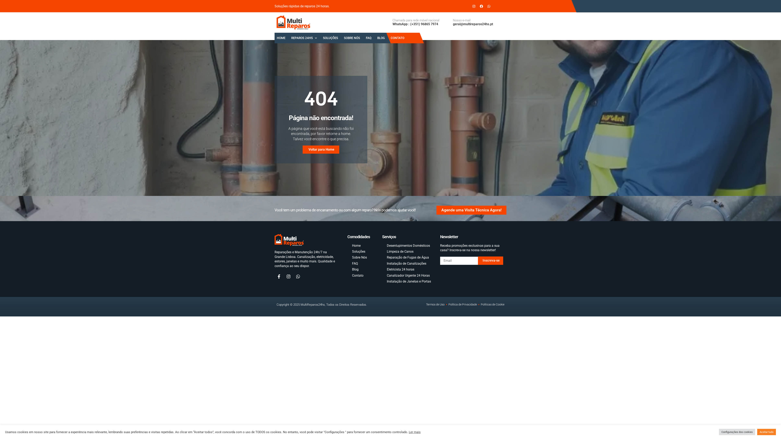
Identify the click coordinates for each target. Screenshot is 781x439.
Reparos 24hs (302, 38)
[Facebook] (481, 6)
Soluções (330, 38)
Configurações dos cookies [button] (737, 432)
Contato (397, 38)
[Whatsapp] (489, 6)
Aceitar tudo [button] (766, 432)
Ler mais (415, 432)
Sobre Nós (352, 38)
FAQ (368, 38)
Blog (381, 38)
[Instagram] (474, 6)
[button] (500, 5)
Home (281, 38)
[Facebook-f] (279, 276)
